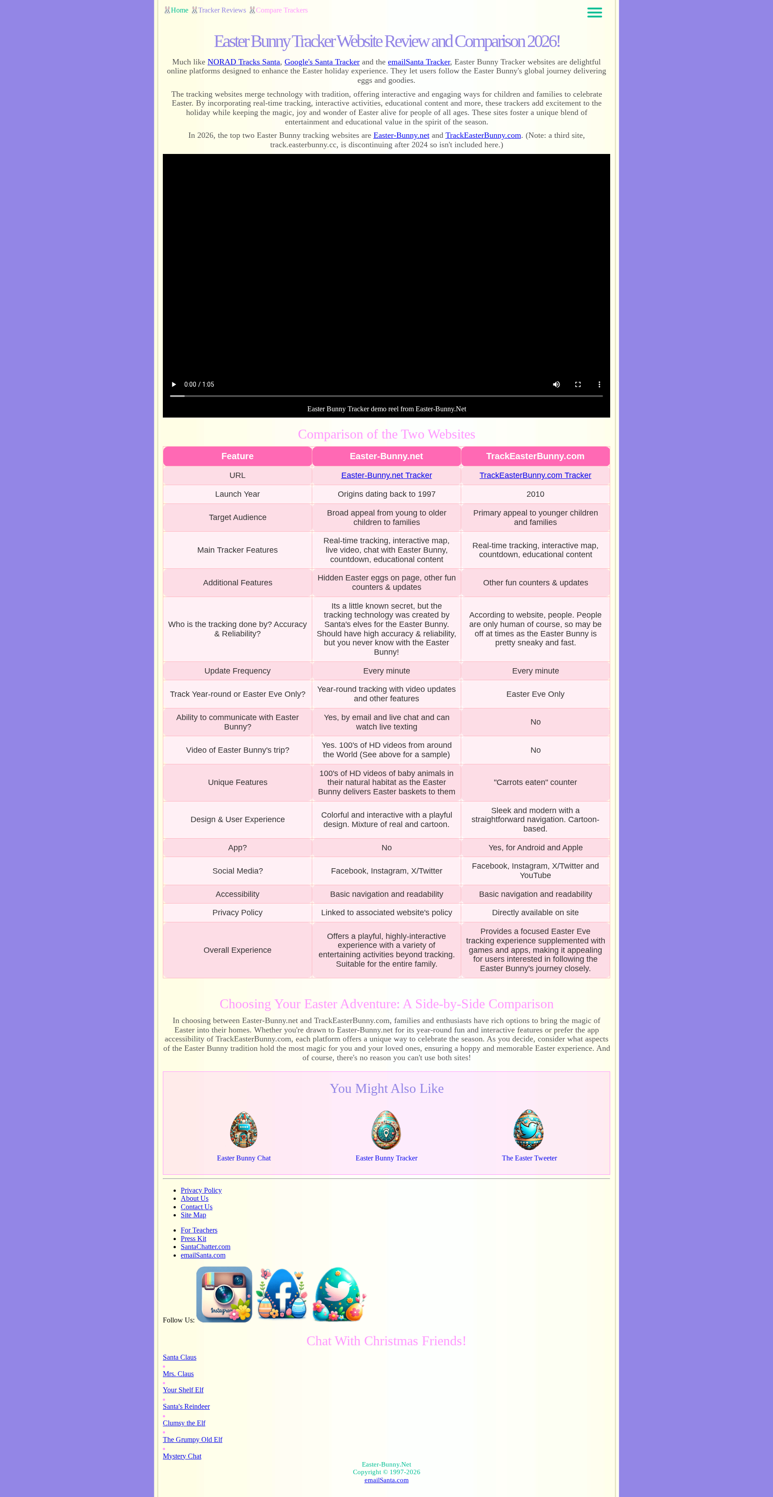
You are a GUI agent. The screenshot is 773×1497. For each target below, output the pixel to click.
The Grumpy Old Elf (192, 1439)
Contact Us (196, 1207)
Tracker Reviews (222, 10)
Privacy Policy (201, 1190)
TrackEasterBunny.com (483, 135)
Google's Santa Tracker (322, 61)
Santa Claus (179, 1357)
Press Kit (193, 1238)
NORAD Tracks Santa (244, 61)
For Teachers (199, 1230)
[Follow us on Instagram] (224, 1320)
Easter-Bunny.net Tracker (386, 475)
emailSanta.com (203, 1255)
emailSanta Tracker (419, 61)
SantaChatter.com (205, 1246)
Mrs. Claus (178, 1374)
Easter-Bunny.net (401, 135)
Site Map (193, 1215)
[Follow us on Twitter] (340, 1320)
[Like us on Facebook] (282, 1320)
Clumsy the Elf (184, 1423)
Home (179, 10)
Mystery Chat (182, 1456)
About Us (194, 1198)
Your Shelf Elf (183, 1390)
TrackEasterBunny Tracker (535, 475)
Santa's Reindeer (186, 1406)
